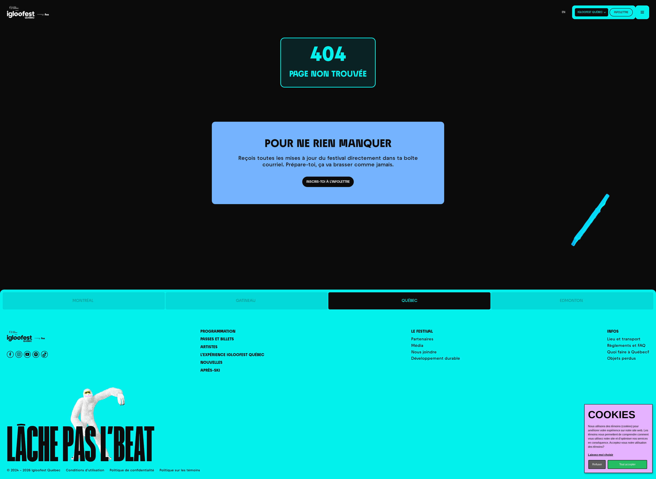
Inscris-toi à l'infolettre (328, 181)
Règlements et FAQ (626, 346)
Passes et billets (217, 339)
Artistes (208, 347)
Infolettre (621, 12)
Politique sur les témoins (180, 470)
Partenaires (422, 339)
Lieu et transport (623, 339)
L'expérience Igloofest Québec (232, 355)
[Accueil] (32, 12)
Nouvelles (211, 363)
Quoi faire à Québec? (628, 352)
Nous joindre (424, 352)
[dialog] (618, 438)
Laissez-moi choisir (600, 454)
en (563, 12)
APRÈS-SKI (210, 370)
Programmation (217, 332)
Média (417, 346)
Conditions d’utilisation (85, 470)
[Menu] (642, 12)
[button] (591, 12)
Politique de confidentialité (132, 470)
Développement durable (435, 359)
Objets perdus (621, 359)
